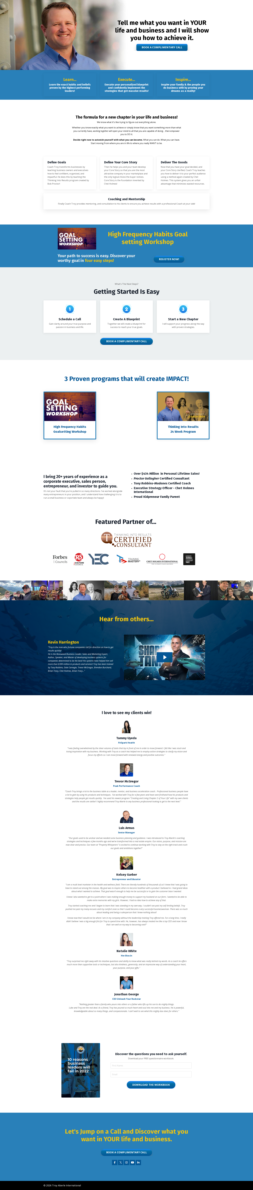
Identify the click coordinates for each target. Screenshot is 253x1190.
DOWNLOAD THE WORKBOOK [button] (151, 1084)
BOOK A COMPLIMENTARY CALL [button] (162, 47)
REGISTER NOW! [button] (169, 259)
